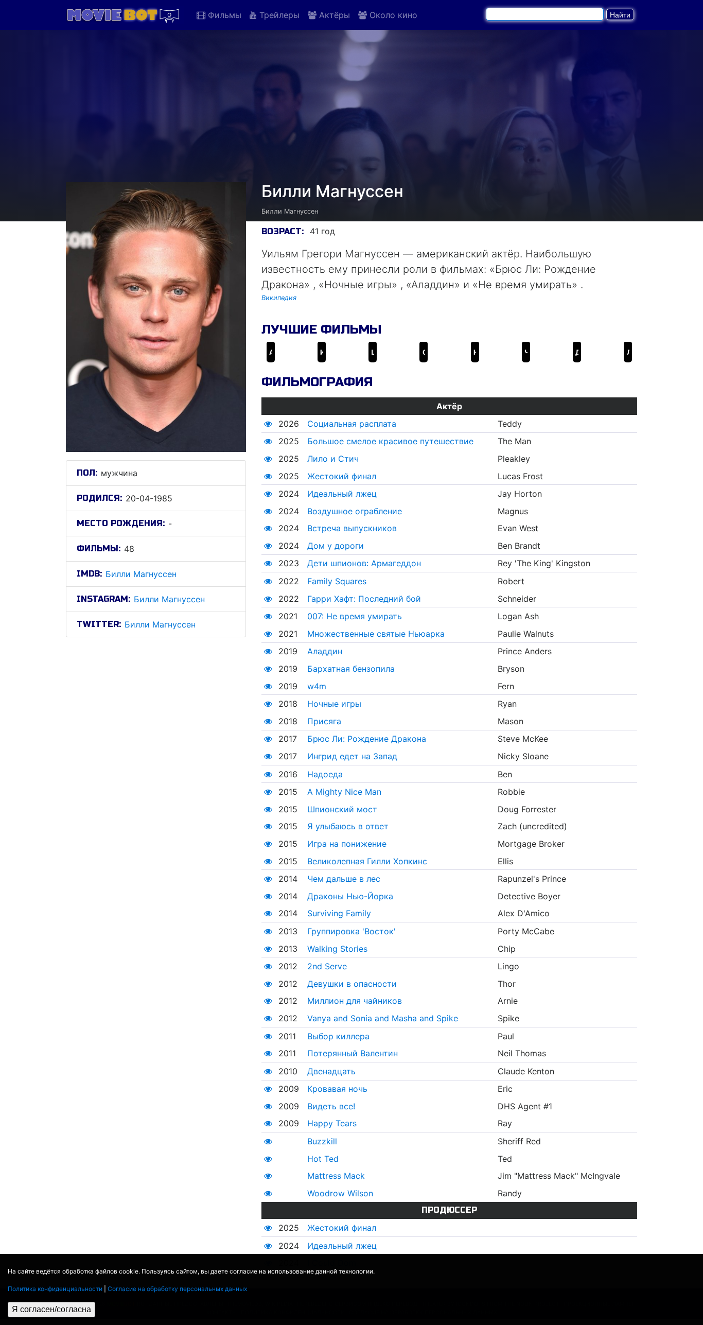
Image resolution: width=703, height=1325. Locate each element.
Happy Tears (332, 1123)
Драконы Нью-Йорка (350, 896)
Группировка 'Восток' (351, 931)
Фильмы (223, 15)
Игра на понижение (346, 844)
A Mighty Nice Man (344, 792)
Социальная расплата (351, 424)
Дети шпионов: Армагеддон (364, 563)
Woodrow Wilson (340, 1193)
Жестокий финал (341, 476)
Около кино (392, 15)
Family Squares (336, 581)
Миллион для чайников (354, 1001)
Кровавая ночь (337, 1089)
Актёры (333, 15)
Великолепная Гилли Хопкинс (367, 861)
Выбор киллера (338, 1036)
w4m (316, 686)
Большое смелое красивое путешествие (390, 441)
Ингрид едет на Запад (352, 756)
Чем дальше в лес (343, 879)
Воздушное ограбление (354, 511)
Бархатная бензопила (351, 669)
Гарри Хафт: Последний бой (364, 599)
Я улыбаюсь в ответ (348, 826)
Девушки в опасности (352, 984)
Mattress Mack (336, 1176)
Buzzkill (322, 1141)
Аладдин (324, 651)
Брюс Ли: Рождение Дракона (366, 739)
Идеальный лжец (342, 494)
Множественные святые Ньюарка (376, 634)
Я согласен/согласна (51, 1309)
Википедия (278, 298)
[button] (268, 424)
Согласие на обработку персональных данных (177, 1289)
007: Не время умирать (354, 616)
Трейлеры (278, 15)
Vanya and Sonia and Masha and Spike (382, 1018)
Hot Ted (323, 1159)
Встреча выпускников (352, 528)
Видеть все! (331, 1106)
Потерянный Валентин (352, 1053)
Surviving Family (339, 913)
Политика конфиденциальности (55, 1289)
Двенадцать (331, 1071)
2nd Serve (327, 966)
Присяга (324, 721)
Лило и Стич (333, 459)
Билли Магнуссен (141, 574)
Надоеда (325, 774)
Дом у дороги (335, 546)
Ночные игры (334, 704)
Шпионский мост (342, 809)
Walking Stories (337, 949)
